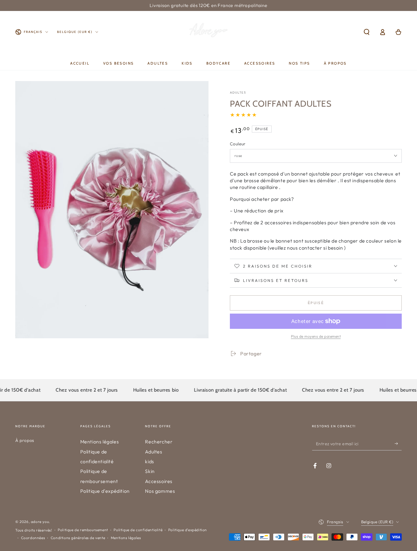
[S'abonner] (398, 443)
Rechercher (158, 442)
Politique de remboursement (83, 530)
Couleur (238, 144)
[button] (367, 32)
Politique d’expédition (187, 530)
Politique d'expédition (105, 491)
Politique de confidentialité (138, 530)
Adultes (153, 452)
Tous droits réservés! (33, 530)
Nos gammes (160, 491)
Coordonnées (33, 537)
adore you (40, 521)
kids (149, 461)
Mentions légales (99, 442)
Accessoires (158, 481)
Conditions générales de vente (78, 537)
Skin (149, 471)
